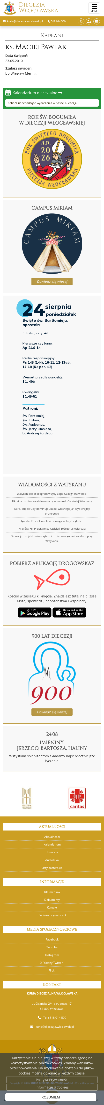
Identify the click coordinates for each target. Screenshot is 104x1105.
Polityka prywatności (52, 915)
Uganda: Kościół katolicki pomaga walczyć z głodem (52, 521)
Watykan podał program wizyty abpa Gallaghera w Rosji (52, 493)
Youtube (52, 947)
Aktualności (52, 837)
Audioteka (52, 860)
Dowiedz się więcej (52, 281)
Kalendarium (52, 844)
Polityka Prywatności (52, 1079)
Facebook (52, 939)
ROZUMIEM (51, 1097)
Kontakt (52, 907)
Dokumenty (52, 900)
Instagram (52, 955)
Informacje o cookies (52, 1087)
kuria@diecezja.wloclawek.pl (55, 1027)
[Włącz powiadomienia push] (81, 21)
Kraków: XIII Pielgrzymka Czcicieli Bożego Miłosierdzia (52, 528)
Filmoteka (52, 852)
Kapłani (52, 35)
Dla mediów (52, 892)
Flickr (52, 970)
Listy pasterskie (52, 868)
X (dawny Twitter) (52, 963)
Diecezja (38, 8)
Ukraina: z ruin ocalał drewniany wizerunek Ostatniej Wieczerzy (52, 501)
